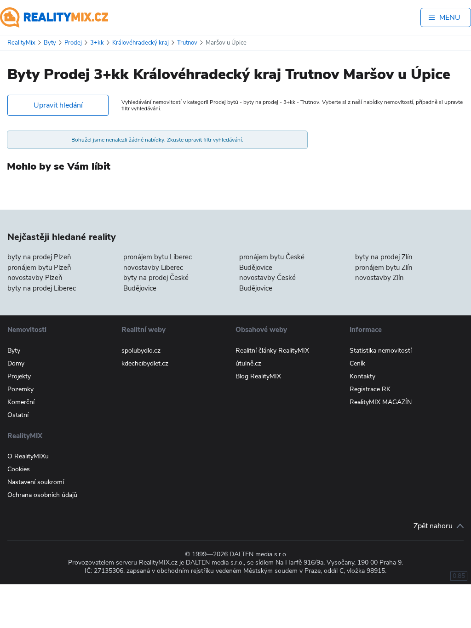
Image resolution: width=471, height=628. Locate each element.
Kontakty (362, 376)
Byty (13, 350)
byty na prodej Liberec (41, 288)
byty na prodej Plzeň (39, 257)
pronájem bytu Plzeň (39, 267)
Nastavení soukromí (35, 482)
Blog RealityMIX (258, 376)
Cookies (18, 469)
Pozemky (20, 389)
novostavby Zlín (379, 277)
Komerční (20, 402)
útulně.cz (248, 363)
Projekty (19, 376)
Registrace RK (370, 389)
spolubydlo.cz (141, 350)
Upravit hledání (58, 105)
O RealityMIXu (28, 456)
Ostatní (18, 415)
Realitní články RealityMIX (272, 350)
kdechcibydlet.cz (144, 363)
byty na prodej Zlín (384, 257)
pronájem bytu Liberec (157, 257)
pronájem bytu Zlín (384, 267)
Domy (15, 363)
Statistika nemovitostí (381, 350)
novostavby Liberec (153, 267)
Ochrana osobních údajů (42, 495)
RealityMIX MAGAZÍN (381, 402)
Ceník (357, 363)
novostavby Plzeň (35, 277)
